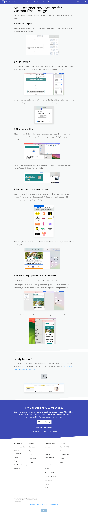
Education (48, 461)
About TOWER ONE (66, 447)
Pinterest (17, 469)
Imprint (62, 458)
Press (62, 451)
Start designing (44, 422)
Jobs (61, 462)
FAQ (30, 455)
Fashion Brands (50, 465)
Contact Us (32, 462)
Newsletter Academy (20, 465)
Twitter (16, 457)
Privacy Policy (64, 455)
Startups (47, 488)
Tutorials (32, 447)
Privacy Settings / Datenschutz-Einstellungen (44, 504)
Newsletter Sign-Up (35, 458)
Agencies (47, 447)
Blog (15, 461)
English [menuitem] (44, 510)
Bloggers (47, 451)
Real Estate (48, 480)
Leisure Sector (49, 472)
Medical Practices (50, 476)
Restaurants (49, 484)
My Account (33, 451)
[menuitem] (79, 1)
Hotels (47, 469)
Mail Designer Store (20, 447)
